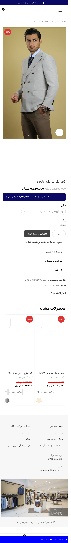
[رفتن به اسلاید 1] (39, 135)
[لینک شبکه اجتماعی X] (45, 293)
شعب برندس (56, 426)
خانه (64, 21)
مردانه (55, 21)
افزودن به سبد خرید (37, 233)
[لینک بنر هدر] (34, 2)
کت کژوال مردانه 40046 (51, 372)
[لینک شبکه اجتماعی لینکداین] (32, 293)
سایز (63, 205)
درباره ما (58, 432)
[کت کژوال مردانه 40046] (50, 342)
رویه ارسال (24, 432)
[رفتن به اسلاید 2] (36, 135)
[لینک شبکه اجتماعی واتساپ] (28, 293)
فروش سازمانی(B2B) (19, 445)
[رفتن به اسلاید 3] (32, 135)
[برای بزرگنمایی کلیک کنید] (59, 132)
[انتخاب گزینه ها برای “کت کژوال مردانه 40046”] (39, 319)
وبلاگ (27, 439)
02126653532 (55, 459)
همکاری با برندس (54, 439)
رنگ (64, 220)
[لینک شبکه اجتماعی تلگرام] (24, 293)
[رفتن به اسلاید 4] (29, 135)
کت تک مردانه (41, 21)
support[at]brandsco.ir (51, 470)
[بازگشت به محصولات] (9, 21)
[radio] (62, 225)
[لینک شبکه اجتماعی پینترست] (36, 293)
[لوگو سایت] (34, 10)
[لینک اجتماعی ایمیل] (41, 293)
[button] (62, 82)
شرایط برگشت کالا (20, 426)
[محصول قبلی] (13, 21)
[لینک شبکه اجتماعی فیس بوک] (49, 293)
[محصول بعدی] (5, 21)
